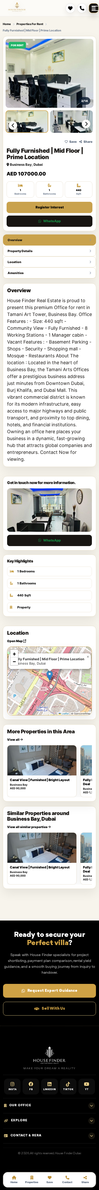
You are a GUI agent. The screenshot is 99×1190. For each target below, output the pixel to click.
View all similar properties (27, 827)
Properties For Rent (29, 24)
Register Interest (50, 207)
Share (88, 142)
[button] (49, 675)
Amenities (16, 273)
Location (14, 262)
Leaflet (65, 713)
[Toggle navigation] (93, 8)
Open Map (15, 641)
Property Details (20, 251)
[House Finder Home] (17, 7)
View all (13, 739)
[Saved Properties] (70, 8)
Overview (15, 240)
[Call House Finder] (82, 8)
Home (7, 24)
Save (73, 142)
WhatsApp (52, 221)
